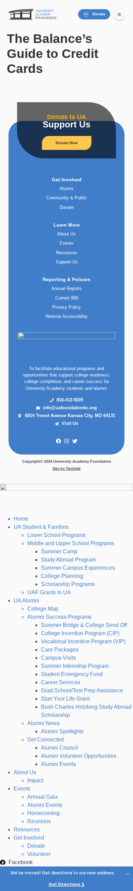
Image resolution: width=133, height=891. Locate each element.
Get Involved (29, 838)
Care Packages (59, 649)
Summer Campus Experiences (78, 568)
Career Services (60, 682)
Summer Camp (59, 551)
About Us (25, 772)
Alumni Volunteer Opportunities (78, 756)
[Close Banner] (128, 872)
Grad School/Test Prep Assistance (82, 690)
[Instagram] (66, 441)
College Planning (62, 576)
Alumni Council (59, 748)
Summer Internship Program (75, 666)
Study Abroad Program (68, 560)
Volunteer (38, 854)
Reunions (39, 821)
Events (22, 789)
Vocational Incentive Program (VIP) (83, 641)
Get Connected (45, 739)
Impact (35, 780)
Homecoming (43, 813)
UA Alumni (26, 600)
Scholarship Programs (68, 584)
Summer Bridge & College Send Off (84, 625)
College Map (42, 609)
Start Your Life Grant (65, 699)
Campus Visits (58, 658)
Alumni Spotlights (62, 731)
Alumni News (43, 723)
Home (21, 519)
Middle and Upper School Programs (70, 543)
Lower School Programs (56, 535)
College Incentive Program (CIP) (80, 633)
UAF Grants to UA (49, 592)
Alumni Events (58, 764)
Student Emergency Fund (72, 674)
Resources (27, 829)
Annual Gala (42, 797)
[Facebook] (58, 441)
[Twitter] (75, 441)
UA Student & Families (41, 527)
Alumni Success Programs (59, 617)
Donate (36, 846)
